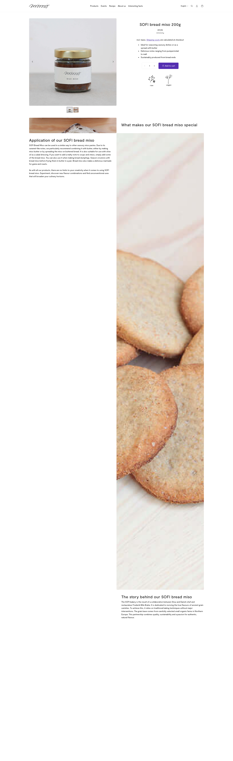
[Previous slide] (31, 62)
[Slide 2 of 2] (76, 110)
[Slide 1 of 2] (69, 110)
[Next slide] (113, 62)
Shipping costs (153, 40)
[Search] (191, 6)
